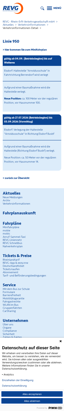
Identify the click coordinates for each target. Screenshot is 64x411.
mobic (6, 233)
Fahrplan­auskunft (19, 213)
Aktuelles (8, 24)
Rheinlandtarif (11, 259)
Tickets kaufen (11, 269)
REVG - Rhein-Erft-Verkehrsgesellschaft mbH (29, 21)
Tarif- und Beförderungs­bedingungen (24, 275)
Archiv (6, 200)
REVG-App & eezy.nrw (15, 263)
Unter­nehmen (15, 320)
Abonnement (10, 272)
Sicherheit (9, 334)
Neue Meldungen (13, 197)
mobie (6, 230)
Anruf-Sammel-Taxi (14, 237)
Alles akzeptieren (32, 394)
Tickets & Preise (17, 255)
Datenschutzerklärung (14, 385)
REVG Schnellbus (12, 243)
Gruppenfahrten (12, 308)
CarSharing (9, 311)
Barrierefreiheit (12, 295)
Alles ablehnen (32, 400)
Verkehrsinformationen (31, 24)
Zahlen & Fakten (12, 337)
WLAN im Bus (10, 305)
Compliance (10, 331)
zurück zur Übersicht (17, 178)
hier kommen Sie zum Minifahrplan (26, 49)
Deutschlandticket (13, 266)
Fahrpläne (12, 223)
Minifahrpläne (11, 227)
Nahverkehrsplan (13, 246)
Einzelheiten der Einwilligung (17, 380)
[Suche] (42, 8)
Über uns (8, 324)
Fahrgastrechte (11, 301)
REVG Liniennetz (12, 240)
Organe (7, 327)
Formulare (9, 292)
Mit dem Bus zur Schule (16, 289)
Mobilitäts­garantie (13, 298)
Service (9, 284)
